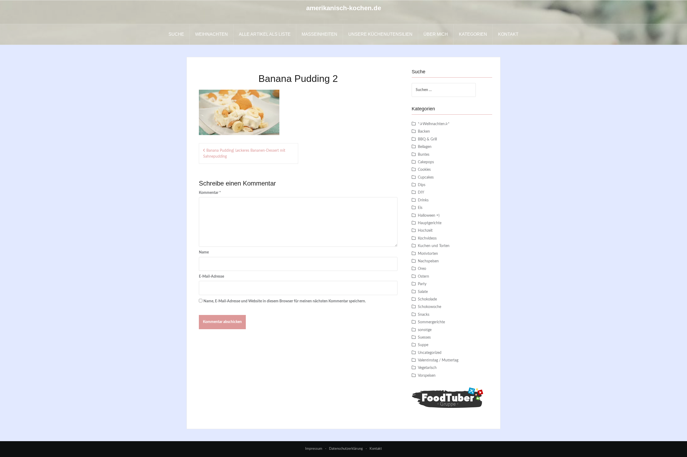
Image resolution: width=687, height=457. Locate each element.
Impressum (313, 449)
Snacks (423, 315)
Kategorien (473, 34)
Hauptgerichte (429, 223)
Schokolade (427, 299)
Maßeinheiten (319, 34)
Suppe (423, 345)
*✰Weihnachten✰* (434, 124)
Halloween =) (429, 215)
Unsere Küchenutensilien (380, 34)
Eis (420, 208)
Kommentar (210, 193)
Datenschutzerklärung (346, 449)
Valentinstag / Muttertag (438, 360)
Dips (421, 185)
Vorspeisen (427, 376)
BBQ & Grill (427, 139)
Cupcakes (426, 177)
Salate (423, 292)
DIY (421, 192)
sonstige (425, 330)
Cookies (424, 170)
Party (422, 284)
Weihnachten (211, 34)
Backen (424, 131)
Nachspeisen (428, 261)
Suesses (424, 337)
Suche (176, 34)
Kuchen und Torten (434, 246)
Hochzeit (425, 231)
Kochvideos (427, 238)
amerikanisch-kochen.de (343, 8)
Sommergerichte (431, 322)
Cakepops (426, 162)
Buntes (423, 155)
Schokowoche (429, 307)
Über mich (435, 34)
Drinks (423, 200)
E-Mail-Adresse (211, 276)
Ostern (423, 276)
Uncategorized (429, 353)
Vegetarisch (427, 368)
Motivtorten (428, 254)
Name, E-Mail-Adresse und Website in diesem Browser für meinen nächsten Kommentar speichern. (284, 301)
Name (204, 252)
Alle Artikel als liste (265, 34)
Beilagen (425, 147)
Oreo (422, 269)
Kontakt (508, 34)
